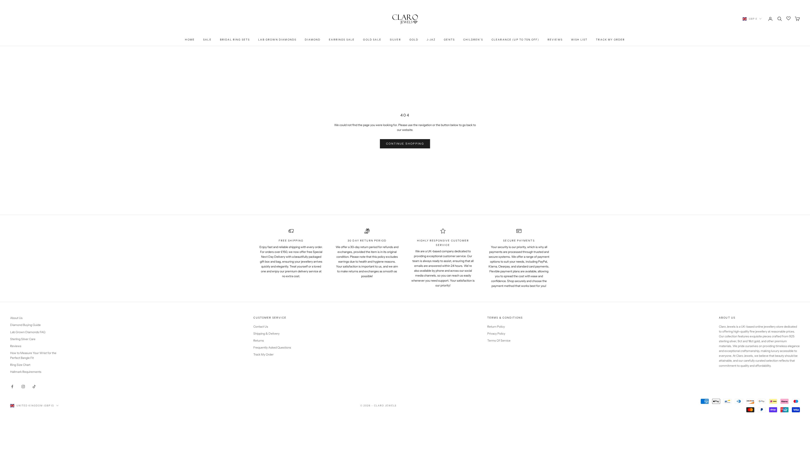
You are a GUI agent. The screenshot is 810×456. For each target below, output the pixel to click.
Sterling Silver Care (22, 339)
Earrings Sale (342, 39)
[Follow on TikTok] (34, 386)
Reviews (555, 39)
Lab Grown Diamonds (277, 39)
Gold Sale (372, 39)
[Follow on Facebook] (12, 386)
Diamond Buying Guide (25, 325)
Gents (449, 39)
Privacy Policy (496, 333)
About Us (16, 318)
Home (190, 39)
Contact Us (260, 326)
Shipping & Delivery (266, 333)
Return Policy (496, 326)
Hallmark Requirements (25, 372)
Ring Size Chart (20, 365)
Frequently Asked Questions (272, 347)
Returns (258, 340)
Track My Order (610, 39)
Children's (473, 39)
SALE (207, 39)
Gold (413, 39)
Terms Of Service (498, 340)
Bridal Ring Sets (235, 39)
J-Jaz (431, 39)
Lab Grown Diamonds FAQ (27, 332)
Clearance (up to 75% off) (515, 39)
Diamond (312, 39)
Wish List (579, 39)
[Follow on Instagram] (23, 386)
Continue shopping (405, 143)
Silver (395, 39)
